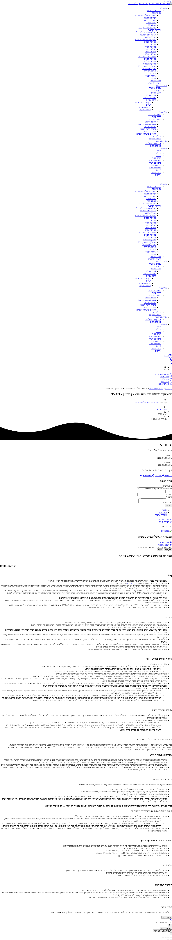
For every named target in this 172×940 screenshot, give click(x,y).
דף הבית (168, 388)
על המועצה (156, 13)
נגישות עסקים (144, 107)
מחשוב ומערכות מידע (147, 66)
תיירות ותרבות (161, 141)
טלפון (169, 497)
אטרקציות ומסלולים (153, 143)
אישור (160, 550)
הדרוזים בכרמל (150, 131)
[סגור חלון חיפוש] (170, 920)
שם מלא (168, 486)
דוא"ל (169, 491)
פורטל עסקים (144, 110)
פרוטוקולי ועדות (149, 20)
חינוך (159, 151)
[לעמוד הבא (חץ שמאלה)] (168, 939)
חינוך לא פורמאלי (149, 68)
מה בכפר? (162, 148)
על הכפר (163, 112)
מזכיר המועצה (150, 37)
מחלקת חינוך (150, 47)
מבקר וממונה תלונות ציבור (145, 39)
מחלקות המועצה (154, 30)
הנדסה (153, 44)
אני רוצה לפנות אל (163, 489)
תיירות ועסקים (155, 139)
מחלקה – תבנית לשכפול (146, 32)
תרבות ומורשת (155, 119)
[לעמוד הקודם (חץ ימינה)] (171, 939)
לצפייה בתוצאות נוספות (162, 931)
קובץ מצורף (162, 409)
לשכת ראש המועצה (148, 35)
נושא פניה (167, 494)
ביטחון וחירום (150, 51)
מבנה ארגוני (151, 22)
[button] (86, 179)
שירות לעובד (151, 76)
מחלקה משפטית (149, 64)
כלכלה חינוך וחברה (148, 129)
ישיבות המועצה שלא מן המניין (147, 402)
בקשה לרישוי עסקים (142, 102)
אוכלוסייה (157, 136)
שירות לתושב (161, 85)
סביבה (158, 155)
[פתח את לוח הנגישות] (171, 933)
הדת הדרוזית (150, 122)
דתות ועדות (156, 117)
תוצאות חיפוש (166, 928)
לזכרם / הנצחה (155, 168)
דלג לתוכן (168, 1)
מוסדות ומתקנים (154, 160)
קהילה (158, 153)
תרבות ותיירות (150, 71)
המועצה (163, 8)
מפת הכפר (151, 25)
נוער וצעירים (156, 172)
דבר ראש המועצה (154, 10)
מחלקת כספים (150, 42)
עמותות (153, 78)
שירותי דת (157, 170)
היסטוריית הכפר (154, 114)
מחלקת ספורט (150, 59)
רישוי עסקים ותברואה (147, 56)
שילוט (148, 105)
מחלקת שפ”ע (150, 54)
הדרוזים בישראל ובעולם (146, 134)
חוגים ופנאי (156, 158)
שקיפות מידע (155, 81)
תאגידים (152, 73)
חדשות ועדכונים (154, 83)
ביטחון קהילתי (150, 61)
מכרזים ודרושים (149, 97)
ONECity (131, 583)
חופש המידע (156, 93)
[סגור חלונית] (163, 917)
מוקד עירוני (156, 90)
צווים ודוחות (151, 95)
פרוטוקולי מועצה (156, 388)
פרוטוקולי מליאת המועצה (145, 15)
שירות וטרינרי (155, 165)
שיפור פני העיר (155, 163)
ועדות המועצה (150, 18)
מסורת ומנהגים (150, 126)
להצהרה (168, 550)
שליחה (168, 505)
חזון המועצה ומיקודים (147, 27)
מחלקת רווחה (150, 49)
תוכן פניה (167, 502)
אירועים (158, 175)
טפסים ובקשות (155, 88)
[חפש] (170, 925)
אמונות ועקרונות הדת (147, 124)
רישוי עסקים (151, 100)
